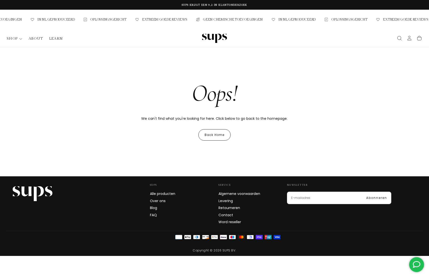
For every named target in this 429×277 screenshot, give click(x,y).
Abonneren (376, 198)
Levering (225, 200)
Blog (153, 207)
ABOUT (36, 38)
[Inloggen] (409, 38)
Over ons (158, 200)
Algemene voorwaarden (239, 193)
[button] (399, 38)
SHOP (12, 38)
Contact (225, 215)
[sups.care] (32, 193)
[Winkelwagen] (419, 38)
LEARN (56, 38)
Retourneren (229, 207)
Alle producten (162, 193)
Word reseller (229, 221)
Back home (215, 135)
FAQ (153, 215)
